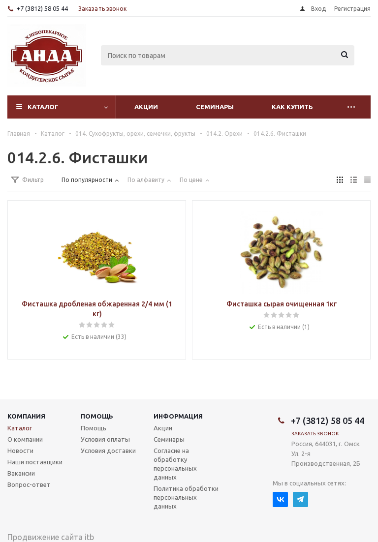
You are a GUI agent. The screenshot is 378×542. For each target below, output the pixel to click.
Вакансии (21, 473)
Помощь (97, 416)
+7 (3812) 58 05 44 (42, 8)
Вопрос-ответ (29, 484)
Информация (178, 416)
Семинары (215, 106)
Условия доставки (108, 450)
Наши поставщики (35, 461)
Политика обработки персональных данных (186, 497)
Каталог (43, 106)
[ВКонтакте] (280, 499)
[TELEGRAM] (300, 499)
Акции (146, 106)
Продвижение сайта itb (50, 537)
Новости (20, 450)
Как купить (292, 106)
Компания (26, 416)
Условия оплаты (105, 439)
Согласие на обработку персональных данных (175, 464)
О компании (25, 439)
